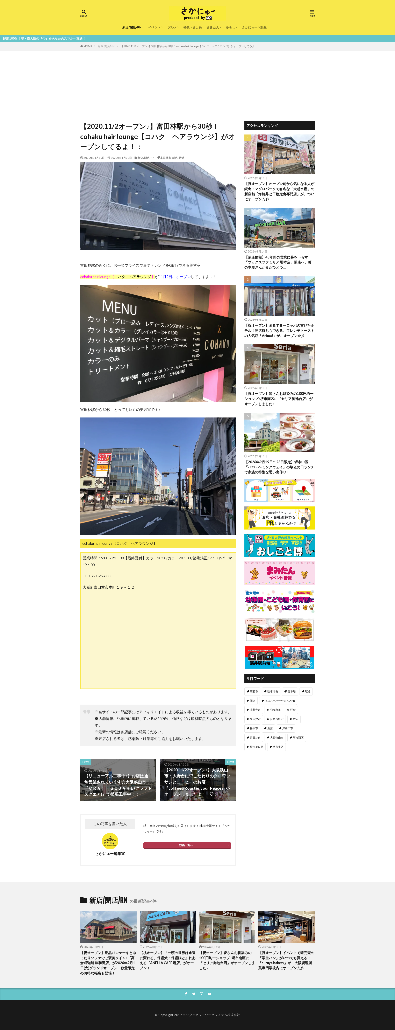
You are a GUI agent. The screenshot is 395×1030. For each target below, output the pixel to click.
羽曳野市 (275, 709)
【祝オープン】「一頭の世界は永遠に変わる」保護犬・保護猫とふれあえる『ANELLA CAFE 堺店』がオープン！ (168, 960)
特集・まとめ (193, 27)
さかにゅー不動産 (254, 27)
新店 (175, 157)
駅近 (181, 157)
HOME (88, 46)
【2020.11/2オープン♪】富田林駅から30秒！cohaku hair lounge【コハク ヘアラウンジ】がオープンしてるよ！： (190, 46)
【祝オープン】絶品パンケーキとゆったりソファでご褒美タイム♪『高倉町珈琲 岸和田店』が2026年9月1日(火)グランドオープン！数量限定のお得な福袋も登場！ (108, 963)
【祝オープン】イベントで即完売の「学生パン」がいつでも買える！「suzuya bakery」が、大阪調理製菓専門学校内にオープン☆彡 (286, 960)
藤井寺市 (255, 709)
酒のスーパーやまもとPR (280, 700)
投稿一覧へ (186, 845)
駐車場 (292, 691)
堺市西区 (298, 737)
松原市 (254, 728)
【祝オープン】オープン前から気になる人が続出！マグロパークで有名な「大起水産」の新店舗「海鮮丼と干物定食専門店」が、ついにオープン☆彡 (279, 191)
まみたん (213, 27)
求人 (295, 719)
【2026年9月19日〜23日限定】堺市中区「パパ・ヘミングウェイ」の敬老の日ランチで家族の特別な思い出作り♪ (279, 467)
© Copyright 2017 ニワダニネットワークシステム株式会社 (197, 1015)
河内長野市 (276, 719)
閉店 (252, 700)
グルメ (172, 27)
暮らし (230, 27)
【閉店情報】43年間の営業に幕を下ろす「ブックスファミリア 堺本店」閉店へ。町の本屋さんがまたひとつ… (277, 262)
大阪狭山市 (276, 737)
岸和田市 (287, 728)
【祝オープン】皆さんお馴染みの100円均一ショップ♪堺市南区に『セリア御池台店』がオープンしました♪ (279, 399)
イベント (154, 27)
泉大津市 (255, 719)
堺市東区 (278, 746)
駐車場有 (272, 691)
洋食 (293, 709)
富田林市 (165, 157)
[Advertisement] (197, 82)
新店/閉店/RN (132, 27)
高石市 (254, 691)
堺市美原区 (256, 746)
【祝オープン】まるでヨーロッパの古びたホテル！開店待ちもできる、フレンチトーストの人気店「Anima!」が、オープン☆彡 (279, 330)
